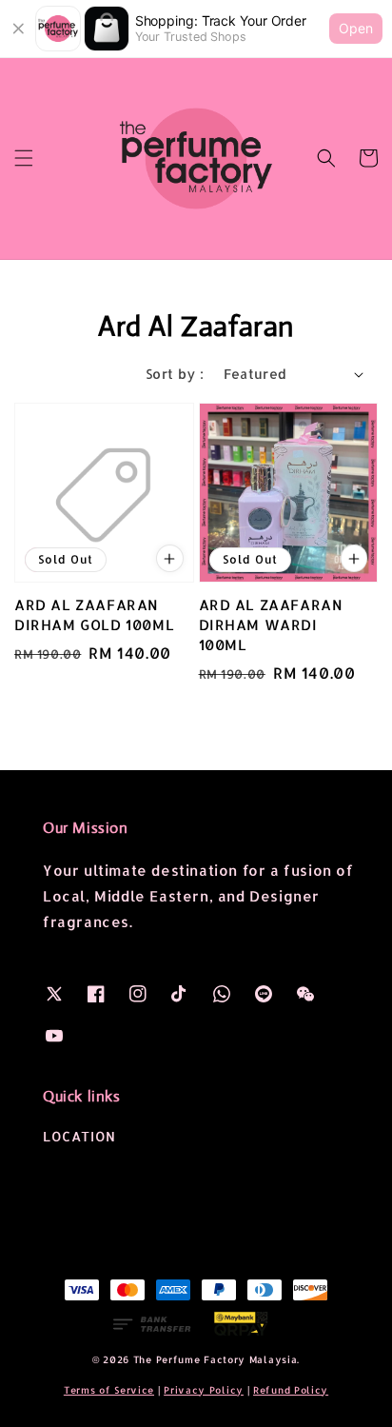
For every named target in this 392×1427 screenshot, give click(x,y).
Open (356, 28)
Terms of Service (109, 1390)
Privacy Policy (204, 1390)
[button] (24, 158)
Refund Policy (290, 1390)
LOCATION (79, 1136)
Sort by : (175, 374)
